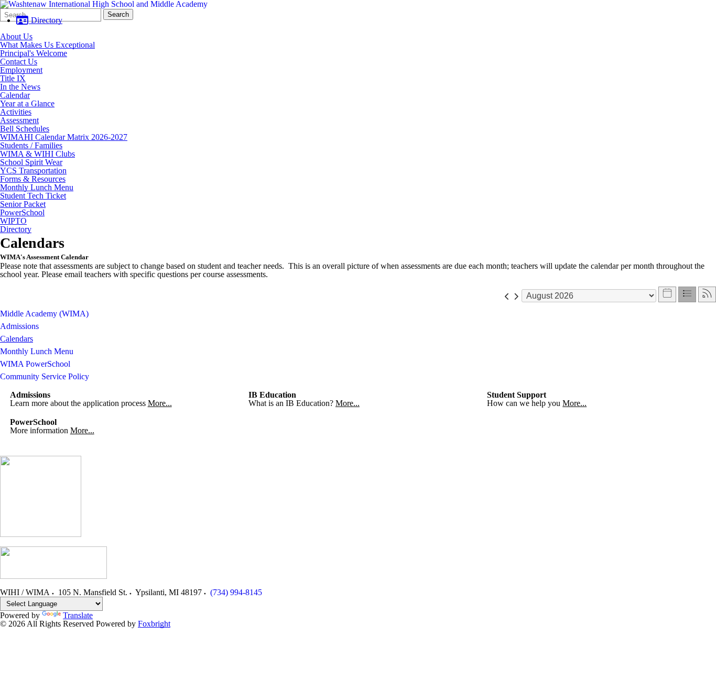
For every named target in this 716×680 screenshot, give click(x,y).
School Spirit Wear (31, 162)
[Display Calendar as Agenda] (687, 294)
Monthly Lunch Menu (36, 187)
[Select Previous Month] (507, 295)
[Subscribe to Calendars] (707, 294)
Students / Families (31, 145)
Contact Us (18, 61)
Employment (21, 69)
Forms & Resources (33, 178)
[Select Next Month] (516, 295)
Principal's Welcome (33, 53)
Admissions (19, 326)
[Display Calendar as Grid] (667, 294)
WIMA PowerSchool (35, 363)
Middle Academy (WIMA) (44, 313)
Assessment (19, 120)
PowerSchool (22, 212)
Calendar (15, 95)
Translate (78, 615)
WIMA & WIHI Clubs (37, 153)
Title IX (13, 78)
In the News (20, 86)
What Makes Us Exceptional (47, 44)
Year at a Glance (27, 103)
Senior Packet (23, 204)
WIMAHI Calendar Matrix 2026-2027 (63, 137)
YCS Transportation (33, 170)
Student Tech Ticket (33, 195)
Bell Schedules (24, 128)
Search (118, 14)
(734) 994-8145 (236, 592)
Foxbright (154, 623)
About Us (16, 36)
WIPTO (13, 220)
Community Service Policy (44, 376)
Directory (45, 20)
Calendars (16, 338)
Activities (15, 111)
